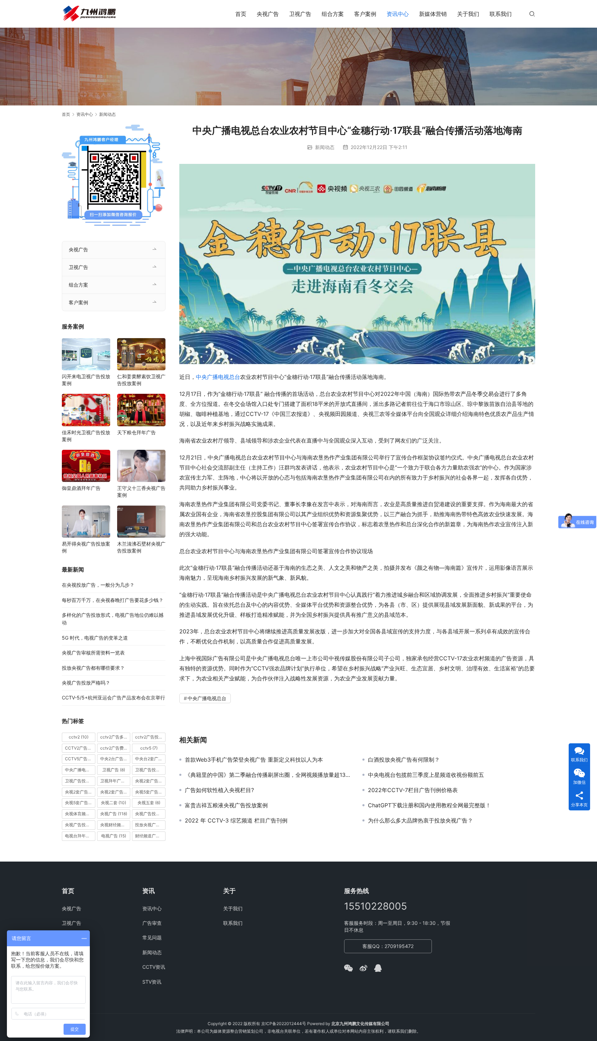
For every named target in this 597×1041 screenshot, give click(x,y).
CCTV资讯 (153, 967)
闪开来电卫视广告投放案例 (86, 379)
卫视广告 (300, 13)
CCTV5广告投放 (80, 758)
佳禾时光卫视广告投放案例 (86, 435)
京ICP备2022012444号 (283, 1023)
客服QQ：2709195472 (388, 946)
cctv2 (78, 737)
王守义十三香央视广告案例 (141, 491)
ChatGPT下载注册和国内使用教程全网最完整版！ (429, 805)
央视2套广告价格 (80, 791)
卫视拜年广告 (115, 780)
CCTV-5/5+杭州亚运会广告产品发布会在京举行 (113, 697)
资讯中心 (398, 13)
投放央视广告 (150, 824)
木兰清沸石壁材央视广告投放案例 (141, 547)
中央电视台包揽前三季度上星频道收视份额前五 (426, 775)
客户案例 (365, 13)
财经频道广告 (150, 835)
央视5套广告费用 (80, 802)
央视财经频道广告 (115, 824)
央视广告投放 (150, 813)
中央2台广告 (115, 758)
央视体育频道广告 (80, 813)
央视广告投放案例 (80, 824)
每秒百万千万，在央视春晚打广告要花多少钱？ (112, 600)
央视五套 (149, 802)
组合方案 (333, 13)
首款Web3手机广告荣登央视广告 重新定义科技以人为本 (254, 759)
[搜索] (532, 13)
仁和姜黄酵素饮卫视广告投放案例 (141, 379)
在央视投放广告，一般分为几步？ (98, 585)
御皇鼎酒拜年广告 (81, 488)
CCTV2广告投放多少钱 (80, 748)
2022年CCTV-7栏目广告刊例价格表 (413, 790)
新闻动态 (324, 147)
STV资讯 (151, 982)
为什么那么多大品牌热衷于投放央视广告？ (420, 820)
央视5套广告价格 (150, 791)
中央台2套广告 (150, 758)
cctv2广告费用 (115, 748)
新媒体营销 (433, 13)
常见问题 (152, 937)
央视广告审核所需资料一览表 (93, 653)
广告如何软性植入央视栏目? (219, 790)
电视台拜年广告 (80, 835)
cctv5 (149, 748)
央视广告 (268, 13)
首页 (240, 13)
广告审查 (152, 923)
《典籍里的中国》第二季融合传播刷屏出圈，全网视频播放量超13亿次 (268, 775)
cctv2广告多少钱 (115, 737)
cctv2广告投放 (150, 737)
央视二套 (113, 802)
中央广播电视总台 (218, 376)
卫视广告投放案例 (80, 780)
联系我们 (501, 13)
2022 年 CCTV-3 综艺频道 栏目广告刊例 (236, 820)
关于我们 (468, 13)
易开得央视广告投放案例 (86, 547)
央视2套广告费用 (115, 791)
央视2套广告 (150, 780)
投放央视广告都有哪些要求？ (93, 668)
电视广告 (113, 835)
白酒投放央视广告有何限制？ (404, 759)
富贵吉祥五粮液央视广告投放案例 (226, 805)
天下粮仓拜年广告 (136, 432)
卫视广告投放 (150, 769)
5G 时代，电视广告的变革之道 (95, 638)
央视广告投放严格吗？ (86, 683)
